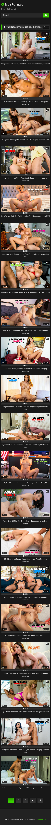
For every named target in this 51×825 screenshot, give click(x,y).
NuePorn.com (15, 4)
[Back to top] (43, 817)
